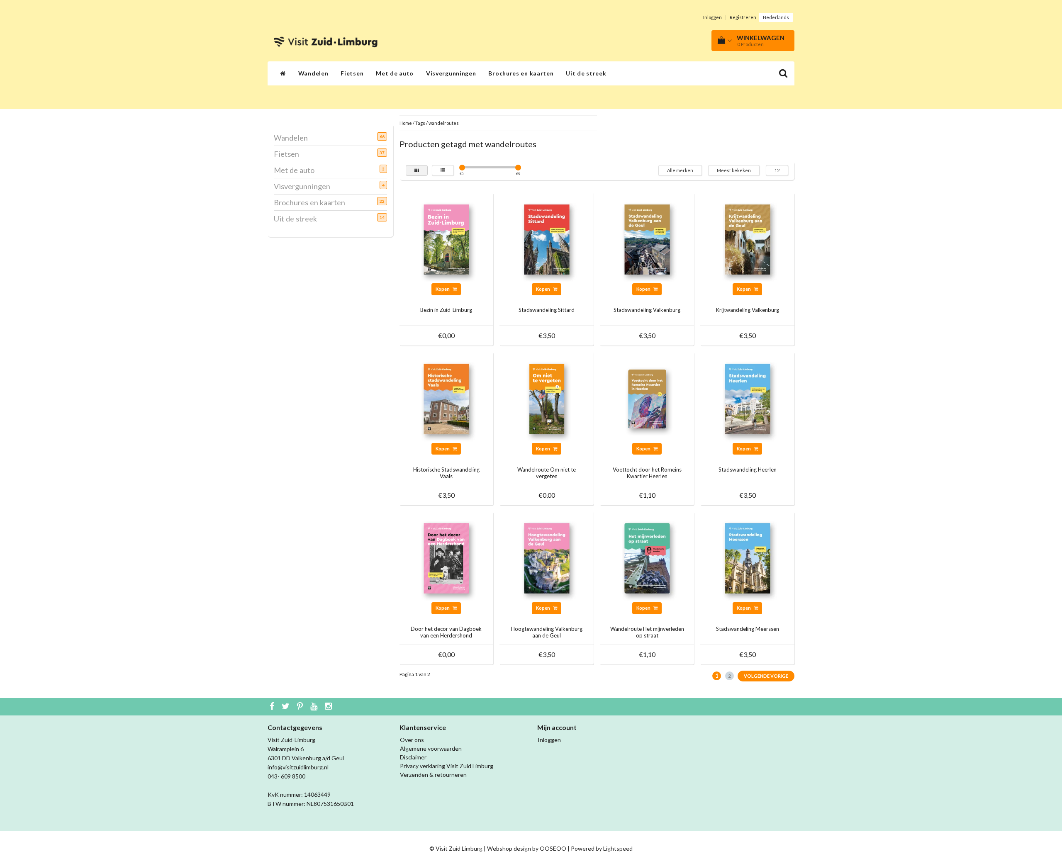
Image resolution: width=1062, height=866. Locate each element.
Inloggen (712, 17)
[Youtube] (314, 706)
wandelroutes (444, 123)
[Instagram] (329, 706)
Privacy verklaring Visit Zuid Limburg (446, 765)
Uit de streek (586, 73)
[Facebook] (273, 706)
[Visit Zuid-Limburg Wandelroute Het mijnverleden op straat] (647, 557)
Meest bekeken (734, 170)
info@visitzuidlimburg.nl (298, 767)
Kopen (443, 289)
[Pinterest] (301, 706)
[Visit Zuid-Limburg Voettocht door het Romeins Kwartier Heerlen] (647, 397)
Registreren (743, 17)
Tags (420, 123)
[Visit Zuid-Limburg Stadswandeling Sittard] (547, 238)
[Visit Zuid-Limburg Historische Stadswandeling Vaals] (446, 397)
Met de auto (395, 73)
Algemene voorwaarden (431, 748)
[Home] (283, 73)
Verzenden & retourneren (433, 774)
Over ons (412, 739)
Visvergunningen (451, 73)
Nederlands (776, 17)
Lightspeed (618, 848)
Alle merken (680, 170)
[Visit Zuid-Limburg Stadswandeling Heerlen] (748, 397)
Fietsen (352, 73)
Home (405, 123)
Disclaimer (413, 757)
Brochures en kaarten (520, 73)
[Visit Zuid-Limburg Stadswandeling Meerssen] (748, 557)
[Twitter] (287, 706)
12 (777, 170)
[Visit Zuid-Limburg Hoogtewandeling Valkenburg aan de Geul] (547, 557)
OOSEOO (553, 848)
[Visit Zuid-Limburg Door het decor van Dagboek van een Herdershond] (446, 557)
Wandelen (313, 73)
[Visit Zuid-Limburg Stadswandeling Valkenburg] (647, 238)
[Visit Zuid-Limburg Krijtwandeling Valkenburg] (748, 238)
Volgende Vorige (766, 676)
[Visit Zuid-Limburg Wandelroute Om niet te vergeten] (547, 397)
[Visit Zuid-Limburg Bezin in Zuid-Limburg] (446, 238)
